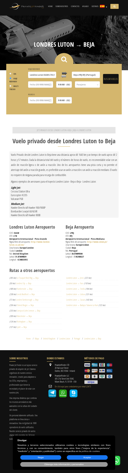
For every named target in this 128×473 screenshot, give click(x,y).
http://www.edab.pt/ (97, 241)
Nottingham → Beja (24, 321)
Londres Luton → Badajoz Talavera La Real (82, 305)
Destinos (95, 6)
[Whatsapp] (63, 396)
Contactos (75, 6)
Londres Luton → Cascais (75, 299)
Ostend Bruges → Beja (25, 305)
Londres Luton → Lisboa (75, 294)
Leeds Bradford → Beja (26, 294)
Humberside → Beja (24, 288)
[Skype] (73, 396)
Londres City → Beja (23, 283)
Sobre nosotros (62, 6)
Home (50, 6)
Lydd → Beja (22, 327)
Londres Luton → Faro (74, 283)
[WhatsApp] (115, 464)
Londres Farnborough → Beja (27, 299)
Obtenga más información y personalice (64, 464)
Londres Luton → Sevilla (75, 288)
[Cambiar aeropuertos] (64, 75)
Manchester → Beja (24, 316)
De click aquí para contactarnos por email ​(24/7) (73, 386)
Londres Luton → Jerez (75, 277)
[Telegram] (52, 396)
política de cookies (90, 451)
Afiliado (85, 6)
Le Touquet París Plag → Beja (28, 277)
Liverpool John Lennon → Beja (28, 310)
